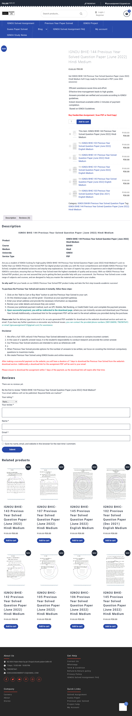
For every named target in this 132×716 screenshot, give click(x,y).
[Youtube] (19, 679)
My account (101, 29)
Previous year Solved (78, 701)
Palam (5, 3)
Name (5, 421)
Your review (8, 405)
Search (80, 13)
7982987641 (91, 3)
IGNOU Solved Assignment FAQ (69, 29)
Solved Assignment (77, 695)
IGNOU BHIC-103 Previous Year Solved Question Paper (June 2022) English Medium (95, 146)
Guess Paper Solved (17, 29)
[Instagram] (32, 679)
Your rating (7, 397)
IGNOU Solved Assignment (20, 23)
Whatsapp (72, 665)
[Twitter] (12, 679)
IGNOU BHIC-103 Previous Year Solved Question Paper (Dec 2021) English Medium (94, 194)
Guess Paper (73, 698)
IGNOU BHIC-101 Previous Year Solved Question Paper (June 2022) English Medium (95, 170)
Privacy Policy (74, 674)
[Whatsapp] (39, 679)
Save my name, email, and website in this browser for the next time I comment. (40, 444)
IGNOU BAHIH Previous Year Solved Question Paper (101, 203)
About (7, 698)
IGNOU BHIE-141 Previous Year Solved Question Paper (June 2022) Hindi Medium (98, 158)
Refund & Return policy (79, 671)
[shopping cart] (126, 14)
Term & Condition (76, 668)
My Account (73, 707)
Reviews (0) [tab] (24, 218)
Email (5, 432)
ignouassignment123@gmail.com (118, 3)
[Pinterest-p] (26, 679)
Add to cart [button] (11, 540)
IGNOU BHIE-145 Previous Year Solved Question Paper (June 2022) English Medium (98, 182)
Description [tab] (11, 218)
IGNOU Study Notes (17, 35)
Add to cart (84, 122)
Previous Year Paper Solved (59, 23)
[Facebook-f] (6, 679)
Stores (7, 701)
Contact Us (73, 661)
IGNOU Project (90, 23)
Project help (73, 704)
